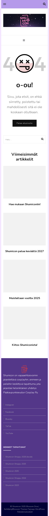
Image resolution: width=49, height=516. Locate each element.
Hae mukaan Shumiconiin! (24, 204)
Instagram (9, 405)
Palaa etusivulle (25, 123)
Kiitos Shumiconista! (24, 345)
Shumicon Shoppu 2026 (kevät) (18, 457)
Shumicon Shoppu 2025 (15, 464)
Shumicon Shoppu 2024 (15, 478)
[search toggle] (44, 4)
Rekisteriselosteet (25, 512)
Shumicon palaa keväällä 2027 (24, 251)
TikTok (8, 426)
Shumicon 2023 (12, 485)
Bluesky (8, 419)
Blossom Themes (20, 509)
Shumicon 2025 (12, 471)
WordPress (40, 509)
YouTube (9, 433)
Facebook (9, 412)
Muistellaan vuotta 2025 (24, 298)
